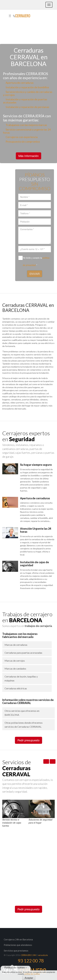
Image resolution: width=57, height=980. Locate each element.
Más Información (28, 156)
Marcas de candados (15, 668)
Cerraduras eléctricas (16, 688)
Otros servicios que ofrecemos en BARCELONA (22, 712)
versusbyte (43, 955)
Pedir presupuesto (28, 740)
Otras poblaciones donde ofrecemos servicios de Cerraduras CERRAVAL (24, 724)
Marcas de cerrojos (15, 660)
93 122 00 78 (45, 26)
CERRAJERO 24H (28, 955)
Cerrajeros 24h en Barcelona (18, 939)
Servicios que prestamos (16, 950)
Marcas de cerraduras (16, 644)
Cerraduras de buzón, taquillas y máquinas (21, 678)
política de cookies (32, 974)
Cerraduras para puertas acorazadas (23, 652)
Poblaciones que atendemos (18, 945)
